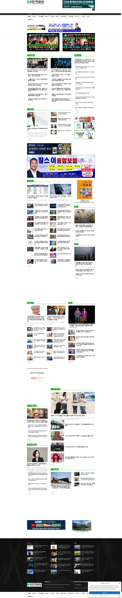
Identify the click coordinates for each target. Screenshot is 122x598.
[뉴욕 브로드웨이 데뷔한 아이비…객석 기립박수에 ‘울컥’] (71, 357)
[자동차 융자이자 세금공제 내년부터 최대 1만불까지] (53, 261)
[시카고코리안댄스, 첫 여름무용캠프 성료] (57, 446)
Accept (104, 592)
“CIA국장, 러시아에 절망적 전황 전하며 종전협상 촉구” (41, 217)
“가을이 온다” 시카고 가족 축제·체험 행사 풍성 (37, 79)
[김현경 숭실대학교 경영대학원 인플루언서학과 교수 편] (37, 454)
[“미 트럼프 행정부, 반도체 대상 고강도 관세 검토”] (53, 243)
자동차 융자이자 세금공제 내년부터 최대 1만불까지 (63, 260)
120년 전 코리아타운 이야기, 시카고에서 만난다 (64, 113)
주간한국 (30, 109)
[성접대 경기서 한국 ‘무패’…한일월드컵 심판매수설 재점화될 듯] (76, 484)
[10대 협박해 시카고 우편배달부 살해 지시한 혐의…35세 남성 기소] (30, 329)
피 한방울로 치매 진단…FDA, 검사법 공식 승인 (85, 235)
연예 (70, 303)
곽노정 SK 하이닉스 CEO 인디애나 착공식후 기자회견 (37, 70)
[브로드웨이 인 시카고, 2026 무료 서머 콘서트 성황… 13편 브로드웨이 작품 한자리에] (81, 315)
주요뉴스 (30, 181)
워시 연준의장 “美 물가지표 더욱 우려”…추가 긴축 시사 (37, 75)
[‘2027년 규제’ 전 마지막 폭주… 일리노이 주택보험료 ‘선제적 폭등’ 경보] (77, 553)
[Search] (93, 9)
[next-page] (30, 104)
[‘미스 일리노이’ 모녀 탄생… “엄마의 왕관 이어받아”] (30, 353)
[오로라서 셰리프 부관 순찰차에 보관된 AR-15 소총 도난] (30, 341)
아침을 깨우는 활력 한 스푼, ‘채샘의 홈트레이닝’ (64, 119)
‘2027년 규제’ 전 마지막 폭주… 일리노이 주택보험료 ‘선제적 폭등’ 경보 (84, 270)
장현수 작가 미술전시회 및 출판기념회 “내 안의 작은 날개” (68, 415)
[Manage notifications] (119, 596)
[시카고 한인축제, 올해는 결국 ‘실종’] (30, 335)
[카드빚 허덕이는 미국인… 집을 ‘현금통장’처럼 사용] (53, 237)
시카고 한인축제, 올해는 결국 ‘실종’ (82, 93)
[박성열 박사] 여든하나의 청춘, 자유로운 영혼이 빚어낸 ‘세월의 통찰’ (37, 421)
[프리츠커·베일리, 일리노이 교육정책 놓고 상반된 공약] (49, 358)
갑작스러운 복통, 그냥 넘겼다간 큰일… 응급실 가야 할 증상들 (84, 225)
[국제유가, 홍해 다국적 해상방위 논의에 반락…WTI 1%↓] (77, 571)
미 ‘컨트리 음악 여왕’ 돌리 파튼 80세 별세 (85, 337)
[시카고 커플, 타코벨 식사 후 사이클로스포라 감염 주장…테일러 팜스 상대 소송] (49, 341)
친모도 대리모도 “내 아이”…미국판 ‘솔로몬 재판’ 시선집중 (38, 84)
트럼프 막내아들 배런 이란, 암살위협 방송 (61, 94)
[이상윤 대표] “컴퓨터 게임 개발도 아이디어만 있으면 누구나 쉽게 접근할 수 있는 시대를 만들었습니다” (37, 489)
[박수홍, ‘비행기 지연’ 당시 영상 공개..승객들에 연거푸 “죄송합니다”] (71, 332)
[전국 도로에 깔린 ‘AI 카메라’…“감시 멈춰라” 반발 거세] (30, 261)
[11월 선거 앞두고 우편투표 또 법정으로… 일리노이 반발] (30, 347)
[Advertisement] (61, 291)
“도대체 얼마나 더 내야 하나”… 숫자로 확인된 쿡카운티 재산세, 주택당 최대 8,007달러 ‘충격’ (84, 61)
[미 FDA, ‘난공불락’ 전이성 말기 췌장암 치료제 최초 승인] (30, 243)
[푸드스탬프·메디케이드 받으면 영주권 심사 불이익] (53, 230)
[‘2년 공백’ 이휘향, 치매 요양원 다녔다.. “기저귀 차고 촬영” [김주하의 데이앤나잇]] (71, 345)
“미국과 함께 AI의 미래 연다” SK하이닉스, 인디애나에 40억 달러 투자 (61, 70)
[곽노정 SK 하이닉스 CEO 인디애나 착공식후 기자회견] (37, 63)
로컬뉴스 (30, 303)
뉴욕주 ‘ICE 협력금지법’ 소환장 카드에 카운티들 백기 (41, 254)
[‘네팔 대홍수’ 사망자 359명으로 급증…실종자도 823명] (30, 249)
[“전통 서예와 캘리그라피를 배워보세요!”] (37, 119)
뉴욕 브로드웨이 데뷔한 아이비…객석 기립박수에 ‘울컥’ (85, 356)
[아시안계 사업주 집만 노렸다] (53, 255)
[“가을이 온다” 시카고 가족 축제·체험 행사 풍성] (49, 347)
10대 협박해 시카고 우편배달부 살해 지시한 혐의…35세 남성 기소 (39, 329)
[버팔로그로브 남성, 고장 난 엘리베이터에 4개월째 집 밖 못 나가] (49, 329)
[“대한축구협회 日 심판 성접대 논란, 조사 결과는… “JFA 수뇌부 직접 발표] (61, 479)
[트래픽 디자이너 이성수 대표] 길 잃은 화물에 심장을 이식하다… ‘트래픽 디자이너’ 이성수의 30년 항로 (37, 426)
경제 (76, 244)
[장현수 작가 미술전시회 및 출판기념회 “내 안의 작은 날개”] (73, 403)
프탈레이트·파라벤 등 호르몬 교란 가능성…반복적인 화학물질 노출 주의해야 (59, 335)
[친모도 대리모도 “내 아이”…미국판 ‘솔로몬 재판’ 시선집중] (53, 249)
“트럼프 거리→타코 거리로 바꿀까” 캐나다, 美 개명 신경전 (41, 212)
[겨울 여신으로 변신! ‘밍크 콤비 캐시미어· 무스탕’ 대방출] (54, 126)
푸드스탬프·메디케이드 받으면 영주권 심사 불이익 (63, 229)
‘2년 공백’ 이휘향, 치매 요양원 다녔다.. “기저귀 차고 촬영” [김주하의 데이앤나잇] (85, 344)
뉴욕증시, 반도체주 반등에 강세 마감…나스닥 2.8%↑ (85, 274)
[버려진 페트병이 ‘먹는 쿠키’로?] (30, 358)
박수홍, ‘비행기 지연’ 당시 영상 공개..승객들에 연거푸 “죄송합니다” (85, 331)
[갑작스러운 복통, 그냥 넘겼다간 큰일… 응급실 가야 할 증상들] (84, 216)
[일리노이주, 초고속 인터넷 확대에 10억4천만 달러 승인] (49, 353)
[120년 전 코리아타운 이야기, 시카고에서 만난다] (54, 114)
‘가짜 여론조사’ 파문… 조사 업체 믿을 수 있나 (61, 75)
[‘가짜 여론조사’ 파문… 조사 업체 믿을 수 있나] (53, 224)
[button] (119, 583)
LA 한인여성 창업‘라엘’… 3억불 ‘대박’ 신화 (41, 229)
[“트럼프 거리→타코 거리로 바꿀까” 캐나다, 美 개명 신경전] (30, 212)
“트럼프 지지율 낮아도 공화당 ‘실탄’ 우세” (37, 99)
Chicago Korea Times (73, 327)
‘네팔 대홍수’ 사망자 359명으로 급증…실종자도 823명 (41, 248)
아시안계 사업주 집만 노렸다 (64, 254)
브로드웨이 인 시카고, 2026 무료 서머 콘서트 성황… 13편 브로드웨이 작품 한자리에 (82, 324)
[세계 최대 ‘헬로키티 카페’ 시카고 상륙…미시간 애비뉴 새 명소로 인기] (57, 457)
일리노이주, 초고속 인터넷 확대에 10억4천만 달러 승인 (59, 352)
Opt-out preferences (103, 595)
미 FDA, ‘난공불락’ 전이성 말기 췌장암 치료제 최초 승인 (61, 79)
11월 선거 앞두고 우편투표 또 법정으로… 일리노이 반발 (39, 347)
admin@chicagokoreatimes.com (56, 587)
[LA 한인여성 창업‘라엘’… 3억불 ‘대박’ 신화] (30, 230)
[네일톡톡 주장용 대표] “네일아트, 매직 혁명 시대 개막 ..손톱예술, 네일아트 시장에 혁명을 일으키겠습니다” (38, 474)
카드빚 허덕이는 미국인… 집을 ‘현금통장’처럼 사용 (63, 235)
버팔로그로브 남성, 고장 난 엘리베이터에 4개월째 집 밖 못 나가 (59, 329)
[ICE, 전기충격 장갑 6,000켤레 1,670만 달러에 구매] (60, 189)
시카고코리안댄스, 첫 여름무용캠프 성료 (76, 447)
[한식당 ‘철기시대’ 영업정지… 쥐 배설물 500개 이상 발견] (57, 425)
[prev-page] (28, 104)
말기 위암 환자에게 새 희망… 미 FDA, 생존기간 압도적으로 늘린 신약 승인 (61, 100)
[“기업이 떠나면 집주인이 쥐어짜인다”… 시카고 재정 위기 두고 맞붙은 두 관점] (56, 310)
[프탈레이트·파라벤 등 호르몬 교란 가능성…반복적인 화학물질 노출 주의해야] (49, 335)
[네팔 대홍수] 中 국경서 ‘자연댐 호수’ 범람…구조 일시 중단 (64, 218)
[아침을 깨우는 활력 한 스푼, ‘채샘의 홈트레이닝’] (54, 120)
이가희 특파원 (32, 405)
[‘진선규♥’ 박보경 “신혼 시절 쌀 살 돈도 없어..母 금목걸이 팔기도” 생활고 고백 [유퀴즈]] (71, 351)
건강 (76, 207)
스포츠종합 (54, 469)
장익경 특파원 (32, 444)
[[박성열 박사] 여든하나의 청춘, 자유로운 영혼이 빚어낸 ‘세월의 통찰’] (37, 413)
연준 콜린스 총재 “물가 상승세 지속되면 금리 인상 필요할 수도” (84, 264)
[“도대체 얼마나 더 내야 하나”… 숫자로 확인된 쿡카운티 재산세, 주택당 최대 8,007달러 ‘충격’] (36, 310)
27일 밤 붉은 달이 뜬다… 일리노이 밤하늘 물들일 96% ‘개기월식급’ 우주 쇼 (38, 90)
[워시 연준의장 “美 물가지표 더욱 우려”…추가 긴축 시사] (30, 224)
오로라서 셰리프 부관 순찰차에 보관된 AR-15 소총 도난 (39, 341)
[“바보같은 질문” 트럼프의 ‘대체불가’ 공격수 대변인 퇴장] (53, 212)
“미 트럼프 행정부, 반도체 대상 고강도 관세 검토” (63, 242)
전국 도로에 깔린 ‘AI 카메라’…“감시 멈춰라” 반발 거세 (61, 84)
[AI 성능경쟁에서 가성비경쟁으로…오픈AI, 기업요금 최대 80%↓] (77, 565)
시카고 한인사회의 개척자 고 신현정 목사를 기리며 (79, 436)
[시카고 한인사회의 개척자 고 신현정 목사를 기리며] (57, 435)
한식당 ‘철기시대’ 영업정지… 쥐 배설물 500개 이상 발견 (37, 94)
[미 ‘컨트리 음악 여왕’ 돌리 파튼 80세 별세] (71, 338)
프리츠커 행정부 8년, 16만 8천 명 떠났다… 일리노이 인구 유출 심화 (61, 89)
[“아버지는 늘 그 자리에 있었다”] (54, 132)
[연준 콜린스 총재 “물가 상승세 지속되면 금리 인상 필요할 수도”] (84, 254)
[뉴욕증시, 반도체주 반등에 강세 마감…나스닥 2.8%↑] (77, 559)
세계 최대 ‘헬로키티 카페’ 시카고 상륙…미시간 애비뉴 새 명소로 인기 (79, 457)
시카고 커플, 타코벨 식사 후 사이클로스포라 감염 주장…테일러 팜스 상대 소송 (59, 341)
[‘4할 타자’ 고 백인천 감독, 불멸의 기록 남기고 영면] (76, 474)
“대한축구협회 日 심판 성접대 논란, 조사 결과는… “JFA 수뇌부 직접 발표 (61, 487)
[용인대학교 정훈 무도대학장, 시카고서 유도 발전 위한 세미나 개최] (76, 479)
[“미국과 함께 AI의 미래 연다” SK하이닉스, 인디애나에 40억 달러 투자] (61, 63)
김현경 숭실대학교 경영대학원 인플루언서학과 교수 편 (37, 464)
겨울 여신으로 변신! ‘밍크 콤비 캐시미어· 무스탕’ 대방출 (64, 125)
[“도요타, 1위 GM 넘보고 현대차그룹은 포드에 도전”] (30, 237)
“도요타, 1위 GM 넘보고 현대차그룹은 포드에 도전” (41, 235)
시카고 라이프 (55, 389)
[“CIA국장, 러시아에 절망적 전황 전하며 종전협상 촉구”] (30, 218)
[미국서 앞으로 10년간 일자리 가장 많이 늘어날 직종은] (37, 189)
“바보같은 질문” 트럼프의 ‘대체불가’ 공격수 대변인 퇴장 (64, 212)
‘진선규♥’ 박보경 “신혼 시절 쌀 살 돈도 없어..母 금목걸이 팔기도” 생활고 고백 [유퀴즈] (85, 351)
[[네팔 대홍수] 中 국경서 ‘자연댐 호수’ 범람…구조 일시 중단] (53, 218)
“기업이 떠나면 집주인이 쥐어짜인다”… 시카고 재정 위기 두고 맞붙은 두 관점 (55, 318)
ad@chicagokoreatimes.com (84, 588)
